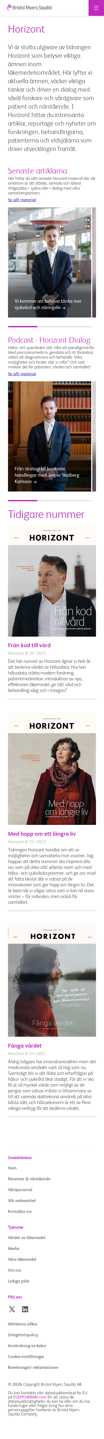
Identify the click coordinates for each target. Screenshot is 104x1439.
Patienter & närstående (29, 1179)
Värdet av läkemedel (26, 1238)
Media (13, 1249)
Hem (12, 1168)
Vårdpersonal (20, 1190)
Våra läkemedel (22, 1260)
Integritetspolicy (23, 1335)
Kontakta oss (20, 1212)
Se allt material (22, 200)
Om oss (14, 1270)
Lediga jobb (18, 1281)
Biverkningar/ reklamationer (33, 1368)
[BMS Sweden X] (12, 1309)
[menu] (96, 8)
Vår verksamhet (22, 1201)
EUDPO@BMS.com (29, 1397)
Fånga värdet (25, 1046)
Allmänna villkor (23, 1324)
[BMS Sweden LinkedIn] (25, 1309)
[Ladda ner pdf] (52, 635)
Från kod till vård (29, 646)
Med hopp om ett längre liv (42, 834)
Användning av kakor (27, 1346)
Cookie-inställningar (26, 1357)
